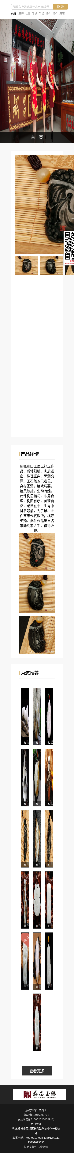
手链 (34, 13)
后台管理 (36, 1124)
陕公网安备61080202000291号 (36, 1119)
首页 (39, 137)
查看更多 (37, 1071)
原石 (62, 13)
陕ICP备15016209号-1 (36, 1114)
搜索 (61, 6)
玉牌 (21, 13)
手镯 (41, 13)
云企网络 (42, 1146)
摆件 (55, 13)
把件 (48, 13)
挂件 (28, 13)
